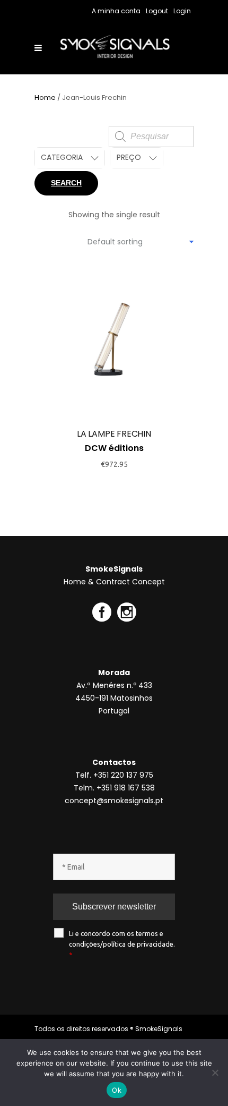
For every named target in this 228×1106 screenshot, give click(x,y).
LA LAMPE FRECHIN (114, 434)
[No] (214, 1072)
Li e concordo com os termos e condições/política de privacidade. (122, 944)
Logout (157, 10)
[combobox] (140, 241)
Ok (116, 1090)
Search (66, 182)
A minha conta (116, 10)
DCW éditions (114, 448)
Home (45, 97)
